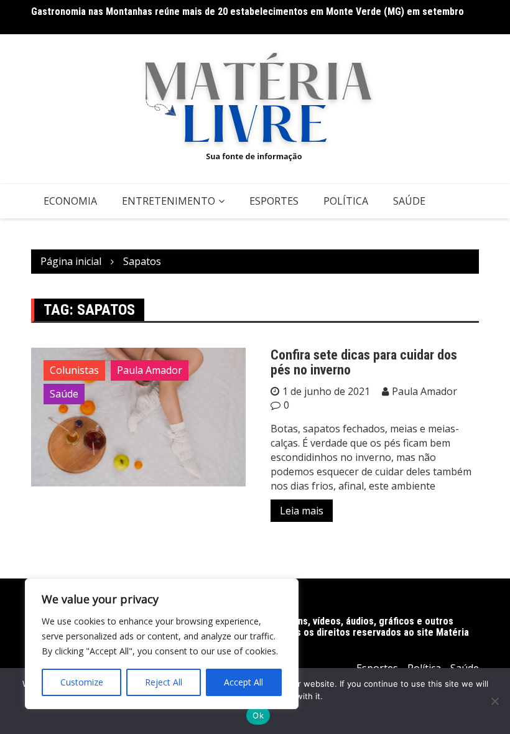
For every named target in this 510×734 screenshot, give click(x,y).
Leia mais (301, 511)
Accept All (243, 682)
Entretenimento (168, 201)
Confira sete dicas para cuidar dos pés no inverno (364, 362)
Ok (258, 715)
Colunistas (74, 370)
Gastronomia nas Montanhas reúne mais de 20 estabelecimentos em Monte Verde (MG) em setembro (247, 11)
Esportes (274, 201)
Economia (70, 201)
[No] (494, 701)
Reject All (163, 682)
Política (345, 201)
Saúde (409, 201)
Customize (81, 682)
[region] (162, 643)
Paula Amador (149, 370)
